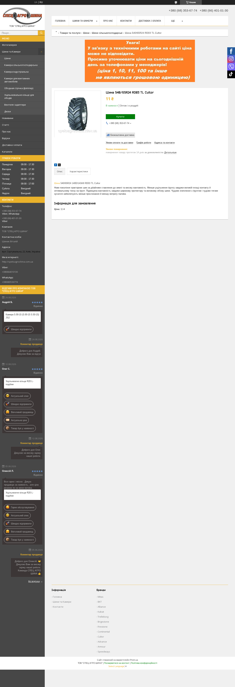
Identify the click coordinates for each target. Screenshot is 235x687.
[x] (59, 165)
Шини (7, 58)
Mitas (100, 596)
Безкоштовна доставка (122, 135)
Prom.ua (134, 660)
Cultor (101, 636)
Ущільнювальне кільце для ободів (19, 96)
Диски (7, 111)
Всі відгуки (34, 581)
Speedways (104, 651)
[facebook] (55, 165)
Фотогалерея (9, 44)
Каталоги (7, 151)
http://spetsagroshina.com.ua (17, 261)
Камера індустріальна (16, 71)
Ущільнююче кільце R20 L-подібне (19, 383)
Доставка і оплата (12, 144)
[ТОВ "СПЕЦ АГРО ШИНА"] (22, 16)
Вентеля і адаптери (15, 104)
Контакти (126, 20)
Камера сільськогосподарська (21, 65)
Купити (120, 116)
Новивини (7, 118)
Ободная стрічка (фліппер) (18, 88)
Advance (102, 641)
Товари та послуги (70, 32)
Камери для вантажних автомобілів (17, 80)
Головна (60, 20)
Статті (5, 124)
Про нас (6, 131)
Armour (101, 646)
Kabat (101, 611)
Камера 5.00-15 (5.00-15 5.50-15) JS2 (22, 316)
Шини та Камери (11, 51)
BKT (100, 601)
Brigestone (103, 621)
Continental (104, 631)
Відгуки (6, 138)
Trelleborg (103, 616)
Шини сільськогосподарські (107, 32)
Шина (57, 183)
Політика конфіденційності (144, 663)
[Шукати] (41, 32)
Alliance (102, 606)
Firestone (103, 626)
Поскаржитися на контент (116, 663)
